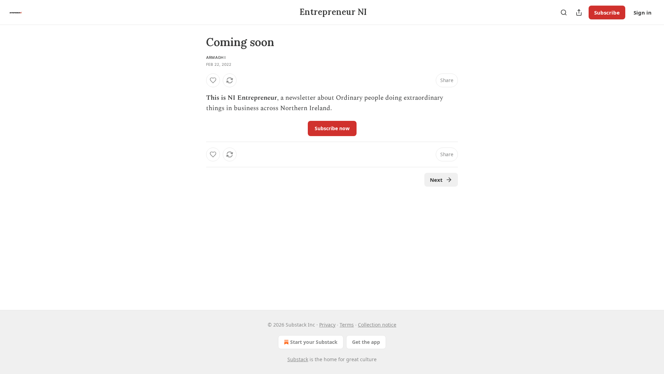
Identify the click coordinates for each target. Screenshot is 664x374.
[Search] (564, 12)
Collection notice (377, 324)
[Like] (213, 80)
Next (436, 179)
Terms (347, 324)
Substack (297, 359)
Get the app (366, 342)
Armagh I (216, 57)
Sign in (643, 12)
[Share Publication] (579, 12)
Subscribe (607, 12)
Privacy (327, 324)
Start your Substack (314, 342)
